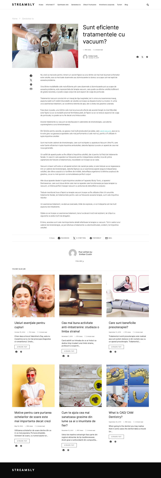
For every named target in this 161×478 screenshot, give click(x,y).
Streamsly (23, 4)
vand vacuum (105, 131)
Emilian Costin (93, 56)
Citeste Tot (22, 347)
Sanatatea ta (28, 18)
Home (14, 18)
